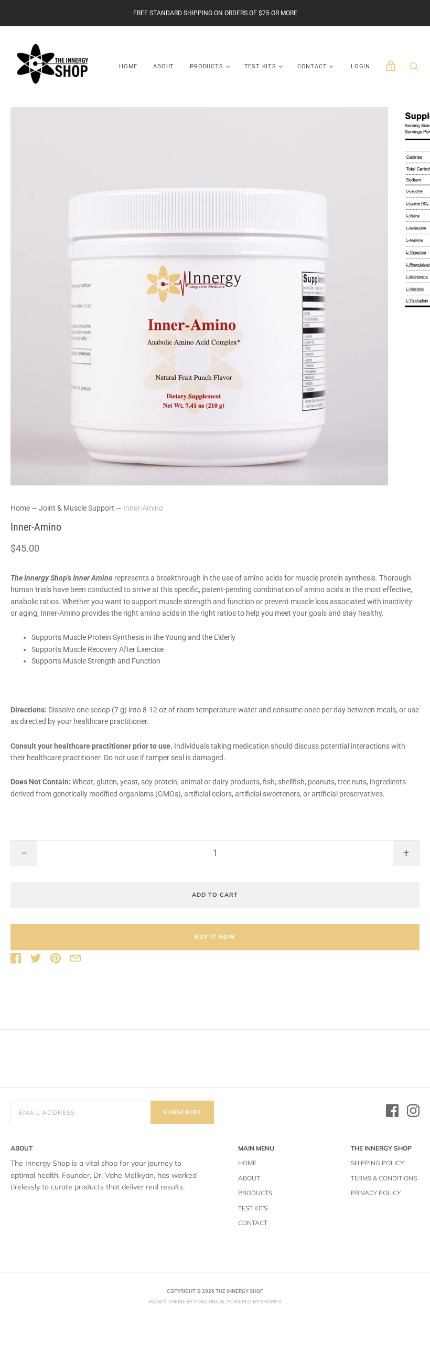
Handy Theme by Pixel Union (186, 1301)
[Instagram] (413, 1112)
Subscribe (182, 1112)
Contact (312, 66)
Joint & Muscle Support (76, 508)
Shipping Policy (377, 1163)
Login (360, 66)
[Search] (414, 69)
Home (128, 66)
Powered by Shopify (254, 1301)
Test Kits (260, 66)
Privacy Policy (376, 1193)
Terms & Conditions (384, 1178)
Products (206, 66)
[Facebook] (392, 1112)
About (163, 66)
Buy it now (215, 936)
